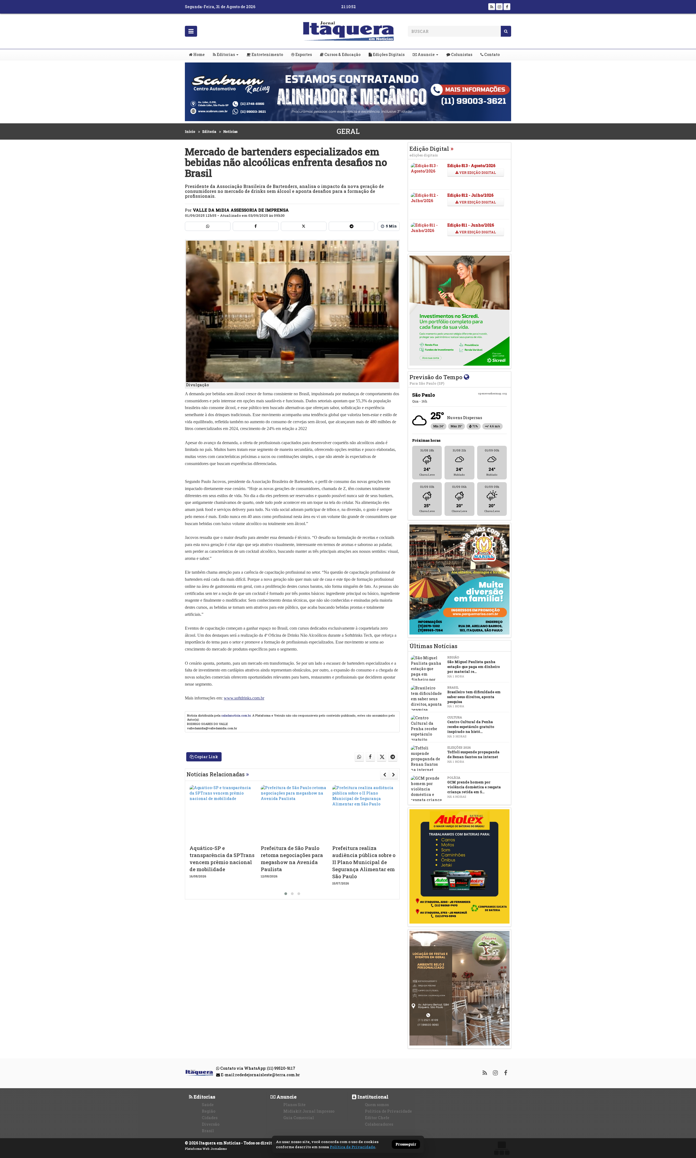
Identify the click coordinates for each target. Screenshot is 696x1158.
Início (190, 131)
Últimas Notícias (433, 646)
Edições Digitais (388, 54)
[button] (285, 893)
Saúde (208, 1104)
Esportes (303, 54)
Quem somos (377, 1104)
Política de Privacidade (388, 1111)
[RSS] (491, 6)
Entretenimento (267, 54)
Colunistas (461, 54)
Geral (348, 131)
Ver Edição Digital (477, 172)
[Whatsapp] (208, 226)
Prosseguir (406, 1144)
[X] (304, 226)
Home (198, 54)
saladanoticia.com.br (236, 715)
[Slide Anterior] (384, 774)
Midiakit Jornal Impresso (308, 1111)
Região (208, 1111)
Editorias (225, 54)
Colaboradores (379, 1124)
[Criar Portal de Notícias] (501, 1148)
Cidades (209, 1117)
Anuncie (426, 54)
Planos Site (294, 1104)
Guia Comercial (298, 1117)
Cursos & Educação (342, 54)
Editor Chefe (377, 1117)
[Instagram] (499, 6)
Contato (491, 54)
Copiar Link (206, 756)
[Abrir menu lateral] (191, 31)
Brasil (208, 1130)
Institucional (372, 1097)
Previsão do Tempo (436, 379)
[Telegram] (351, 226)
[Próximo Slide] (393, 774)
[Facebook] (507, 6)
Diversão (210, 1124)
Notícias (230, 131)
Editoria (209, 131)
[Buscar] (506, 31)
